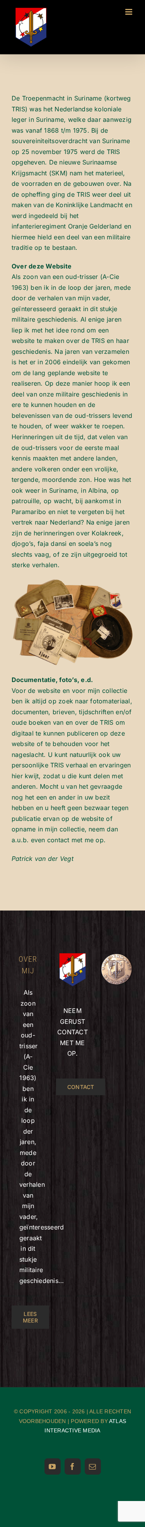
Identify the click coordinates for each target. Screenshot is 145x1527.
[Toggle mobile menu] (129, 12)
